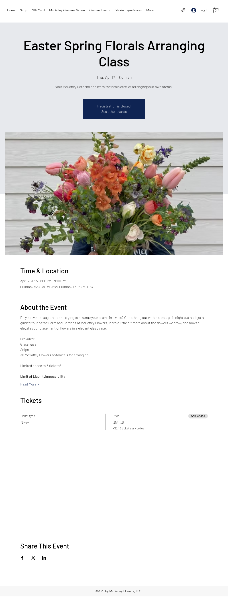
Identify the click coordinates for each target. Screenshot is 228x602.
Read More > (29, 384)
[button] (215, 10)
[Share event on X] (33, 558)
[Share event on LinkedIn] (44, 558)
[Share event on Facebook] (22, 558)
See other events (114, 111)
